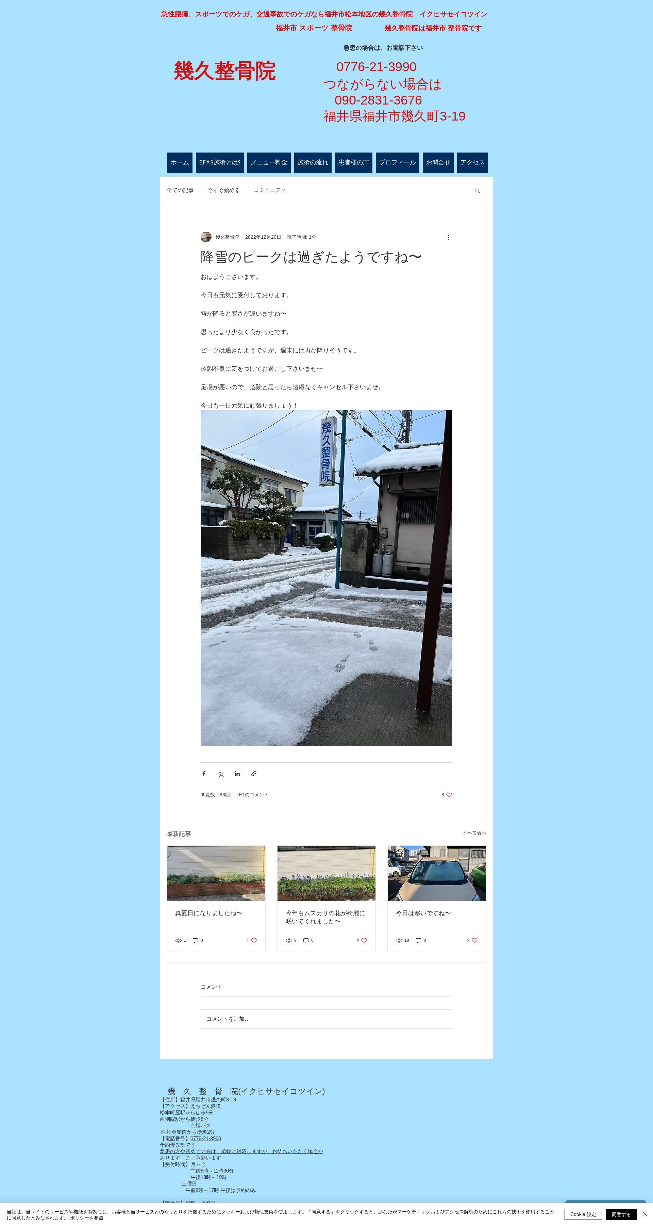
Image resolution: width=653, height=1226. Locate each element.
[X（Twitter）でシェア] (220, 773)
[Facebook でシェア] (204, 773)
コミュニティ (270, 190)
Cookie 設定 (583, 1214)
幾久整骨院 (225, 71)
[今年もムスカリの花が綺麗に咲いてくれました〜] (327, 873)
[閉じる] (645, 1214)
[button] (477, 190)
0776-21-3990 (205, 1138)
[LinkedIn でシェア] (237, 773)
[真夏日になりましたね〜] (216, 873)
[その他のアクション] (448, 237)
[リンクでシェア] (254, 773)
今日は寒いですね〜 (423, 913)
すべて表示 (474, 832)
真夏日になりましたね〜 (208, 913)
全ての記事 (180, 190)
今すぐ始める (223, 190)
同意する (621, 1214)
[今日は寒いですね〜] (437, 873)
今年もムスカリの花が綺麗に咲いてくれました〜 (325, 917)
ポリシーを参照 (86, 1217)
